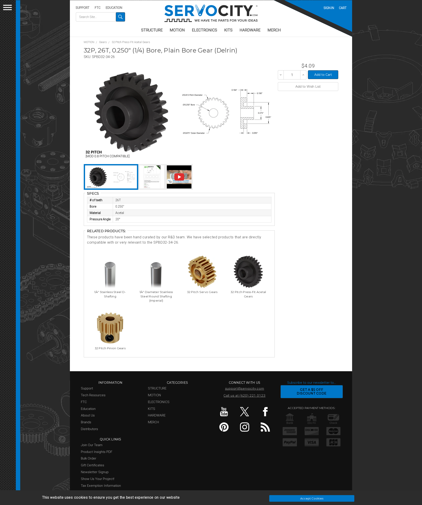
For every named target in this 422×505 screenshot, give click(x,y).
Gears (103, 42)
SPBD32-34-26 (103, 57)
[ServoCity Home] (211, 13)
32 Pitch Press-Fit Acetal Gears (131, 42)
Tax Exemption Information (101, 486)
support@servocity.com (244, 389)
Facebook (265, 411)
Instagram (244, 427)
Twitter (244, 411)
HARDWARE (250, 30)
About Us (88, 415)
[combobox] (100, 17)
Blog (265, 427)
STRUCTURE (152, 30)
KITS (228, 30)
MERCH (274, 30)
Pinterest (224, 427)
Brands (86, 422)
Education (114, 7)
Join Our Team (91, 445)
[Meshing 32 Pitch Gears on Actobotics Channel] (179, 176)
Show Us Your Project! (97, 479)
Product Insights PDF (96, 452)
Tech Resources (93, 395)
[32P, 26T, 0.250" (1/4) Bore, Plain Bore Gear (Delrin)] (131, 112)
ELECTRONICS (204, 30)
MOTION (177, 30)
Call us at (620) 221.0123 (245, 396)
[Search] (120, 17)
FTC (97, 7)
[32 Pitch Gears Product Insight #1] (152, 176)
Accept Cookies (311, 498)
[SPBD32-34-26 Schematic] (226, 112)
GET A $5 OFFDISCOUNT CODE (312, 391)
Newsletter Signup (95, 472)
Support (82, 7)
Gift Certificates (92, 465)
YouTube (224, 411)
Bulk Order (88, 458)
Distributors (89, 429)
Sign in (329, 8)
